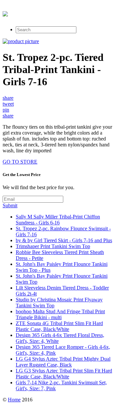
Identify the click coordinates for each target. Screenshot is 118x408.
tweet (8, 104)
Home (14, 399)
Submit (10, 205)
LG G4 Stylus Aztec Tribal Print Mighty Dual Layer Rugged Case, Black (63, 362)
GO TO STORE (20, 162)
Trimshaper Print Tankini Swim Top (53, 246)
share (8, 98)
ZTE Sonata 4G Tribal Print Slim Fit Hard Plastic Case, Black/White (59, 326)
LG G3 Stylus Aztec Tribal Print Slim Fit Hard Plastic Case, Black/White (64, 373)
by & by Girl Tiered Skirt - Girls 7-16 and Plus (64, 240)
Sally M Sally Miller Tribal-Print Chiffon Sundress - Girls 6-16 (58, 219)
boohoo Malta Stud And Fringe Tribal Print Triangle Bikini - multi (60, 314)
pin (6, 110)
